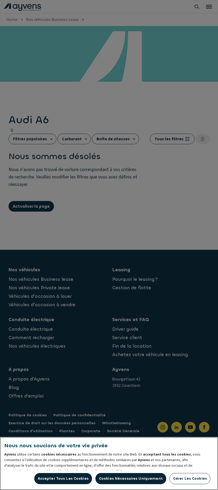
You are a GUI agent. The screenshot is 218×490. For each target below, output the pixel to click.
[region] (109, 463)
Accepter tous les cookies (63, 478)
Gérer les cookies (190, 478)
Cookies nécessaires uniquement (131, 478)
